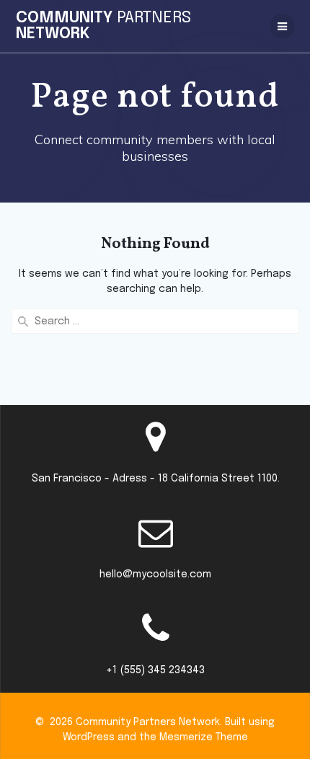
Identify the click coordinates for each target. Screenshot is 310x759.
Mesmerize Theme (203, 737)
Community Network (103, 26)
